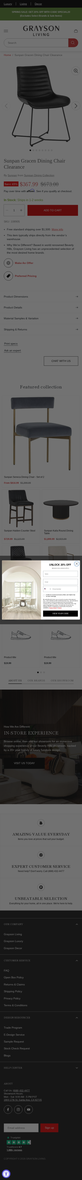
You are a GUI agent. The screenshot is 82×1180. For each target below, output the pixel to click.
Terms (59, 607)
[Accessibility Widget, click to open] (6, 1173)
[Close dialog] (76, 563)
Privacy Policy (53, 607)
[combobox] (47, 589)
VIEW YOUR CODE (60, 614)
